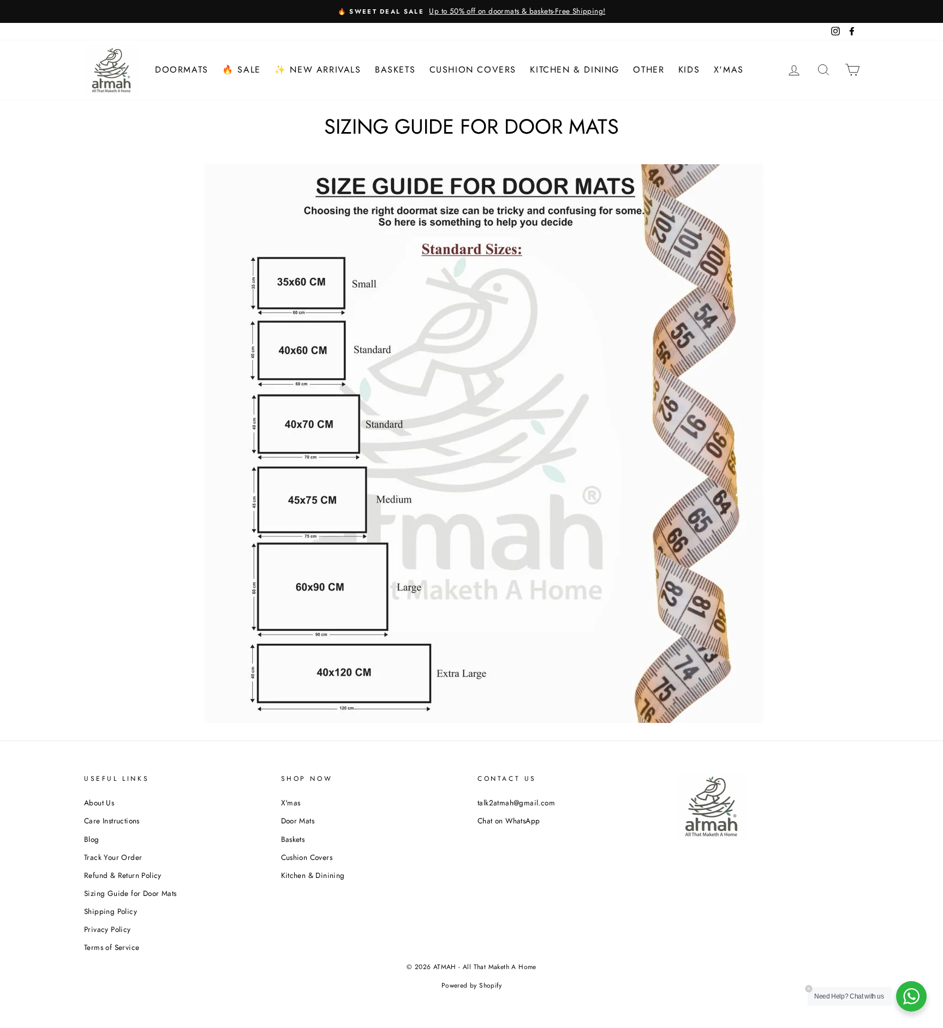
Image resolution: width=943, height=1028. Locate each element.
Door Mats (298, 820)
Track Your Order (113, 857)
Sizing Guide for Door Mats (130, 893)
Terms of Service (111, 947)
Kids (689, 69)
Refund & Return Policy (123, 875)
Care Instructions (112, 820)
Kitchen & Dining (574, 69)
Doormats (181, 69)
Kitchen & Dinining (313, 875)
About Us (99, 802)
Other (648, 69)
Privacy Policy (107, 929)
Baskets (395, 69)
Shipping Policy (110, 911)
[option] (471, 11)
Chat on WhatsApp (509, 820)
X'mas (729, 69)
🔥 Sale (241, 69)
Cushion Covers (472, 69)
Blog (91, 839)
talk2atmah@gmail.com (516, 802)
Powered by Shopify (471, 985)
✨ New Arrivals (317, 69)
